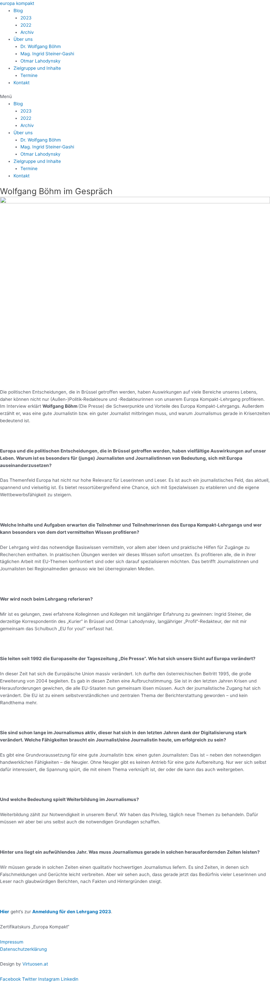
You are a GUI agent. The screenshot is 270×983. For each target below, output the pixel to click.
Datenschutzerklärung (23, 949)
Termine (29, 75)
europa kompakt (17, 3)
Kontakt (22, 82)
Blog (18, 10)
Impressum (11, 941)
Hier (4, 911)
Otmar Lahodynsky (40, 61)
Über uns (23, 39)
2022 (25, 25)
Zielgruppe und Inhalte (37, 68)
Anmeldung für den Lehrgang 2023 (71, 911)
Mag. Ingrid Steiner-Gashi (47, 53)
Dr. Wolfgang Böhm (40, 46)
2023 (26, 17)
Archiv (27, 32)
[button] (135, 96)
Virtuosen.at (35, 964)
